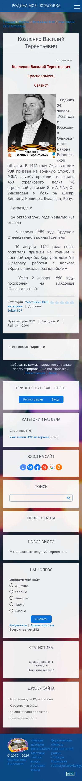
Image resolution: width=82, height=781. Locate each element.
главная (37, 740)
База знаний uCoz (22, 718)
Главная (9, 22)
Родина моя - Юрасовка (36, 5)
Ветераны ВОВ (43, 22)
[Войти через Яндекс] (44, 467)
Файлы (24, 22)
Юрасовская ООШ (23, 705)
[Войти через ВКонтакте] (30, 467)
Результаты (18, 625)
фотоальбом (40, 748)
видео (35, 761)
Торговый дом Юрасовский (31, 699)
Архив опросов (42, 625)
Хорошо (21, 592)
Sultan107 (15, 310)
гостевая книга (38, 767)
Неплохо (21, 598)
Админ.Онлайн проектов (28, 712)
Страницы (17, 430)
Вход (53, 373)
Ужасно (20, 611)
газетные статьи (38, 755)
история (37, 744)
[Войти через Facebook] (37, 467)
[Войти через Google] (52, 467)
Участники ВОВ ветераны (29, 437)
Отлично (21, 585)
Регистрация (35, 373)
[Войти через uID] (23, 467)
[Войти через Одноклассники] (59, 467)
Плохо (19, 604)
